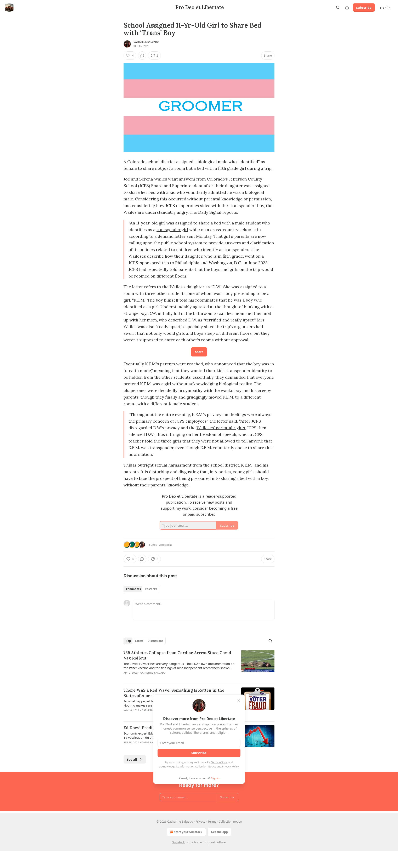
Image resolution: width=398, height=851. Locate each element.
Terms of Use (219, 762)
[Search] (338, 7)
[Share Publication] (347, 7)
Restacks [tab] (151, 589)
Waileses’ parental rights (221, 427)
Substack (178, 842)
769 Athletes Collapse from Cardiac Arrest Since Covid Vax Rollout (177, 655)
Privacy (200, 821)
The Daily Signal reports (213, 212)
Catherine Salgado (146, 41)
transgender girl (172, 229)
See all (132, 759)
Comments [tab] (133, 589)
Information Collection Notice (198, 766)
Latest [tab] (139, 641)
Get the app (219, 832)
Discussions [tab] (155, 641)
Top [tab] (128, 641)
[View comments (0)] (142, 55)
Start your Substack (188, 832)
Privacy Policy (230, 766)
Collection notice (230, 821)
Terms (212, 821)
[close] (238, 700)
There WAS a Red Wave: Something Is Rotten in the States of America (174, 693)
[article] (199, 665)
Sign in (385, 7)
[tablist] (141, 589)
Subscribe (363, 7)
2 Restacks (165, 545)
